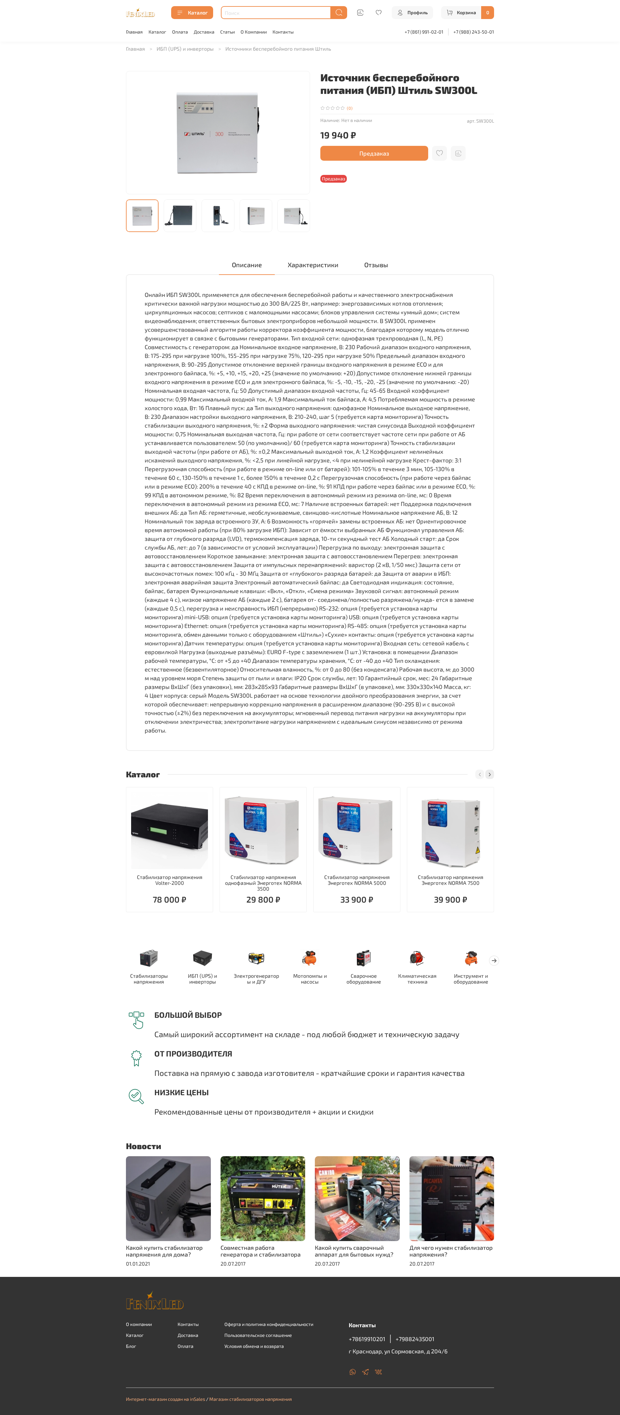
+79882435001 (415, 1338)
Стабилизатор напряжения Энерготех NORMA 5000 (357, 880)
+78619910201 (367, 1338)
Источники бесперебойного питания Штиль (278, 48)
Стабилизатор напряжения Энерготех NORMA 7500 (450, 880)
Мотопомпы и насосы (310, 979)
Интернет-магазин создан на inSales (165, 1399)
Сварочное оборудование (363, 979)
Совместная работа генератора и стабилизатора (261, 1251)
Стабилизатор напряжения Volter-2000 (169, 880)
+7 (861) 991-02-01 (424, 32)
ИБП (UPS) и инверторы (185, 48)
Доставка (204, 32)
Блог (131, 1346)
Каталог (198, 12)
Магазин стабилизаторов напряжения (250, 1399)
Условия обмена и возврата (254, 1346)
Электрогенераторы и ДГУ (256, 979)
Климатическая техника (417, 979)
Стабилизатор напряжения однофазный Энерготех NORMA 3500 (263, 883)
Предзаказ (374, 153)
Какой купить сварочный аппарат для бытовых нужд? (354, 1251)
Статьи (227, 32)
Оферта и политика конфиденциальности (268, 1324)
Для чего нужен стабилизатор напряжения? (451, 1251)
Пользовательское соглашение (258, 1335)
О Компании (254, 32)
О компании (139, 1324)
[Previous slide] (136, 132)
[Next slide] (299, 132)
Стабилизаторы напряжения (149, 979)
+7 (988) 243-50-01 (473, 32)
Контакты (283, 32)
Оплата (180, 32)
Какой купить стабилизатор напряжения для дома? (164, 1251)
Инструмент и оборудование (471, 979)
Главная (134, 32)
